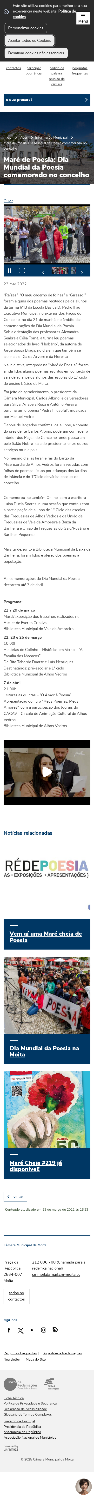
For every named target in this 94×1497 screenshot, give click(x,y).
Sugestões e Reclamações (62, 1353)
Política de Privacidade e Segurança (30, 1403)
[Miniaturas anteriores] (43, 272)
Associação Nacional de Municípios (30, 1437)
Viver (23, 137)
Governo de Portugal (19, 1421)
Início (8, 137)
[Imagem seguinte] (82, 234)
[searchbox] (47, 100)
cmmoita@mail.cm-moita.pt (56, 1274)
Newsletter (12, 1359)
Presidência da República (22, 1427)
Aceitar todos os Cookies (29, 41)
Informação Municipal (51, 137)
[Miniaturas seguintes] (82, 272)
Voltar (18, 1197)
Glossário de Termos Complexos (28, 1414)
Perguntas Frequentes (20, 1353)
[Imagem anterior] (11, 234)
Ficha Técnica (14, 1398)
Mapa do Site (36, 1359)
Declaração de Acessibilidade (25, 1409)
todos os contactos (16, 1296)
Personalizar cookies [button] (25, 28)
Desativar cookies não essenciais (36, 53)
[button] (60, 270)
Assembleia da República (22, 1432)
